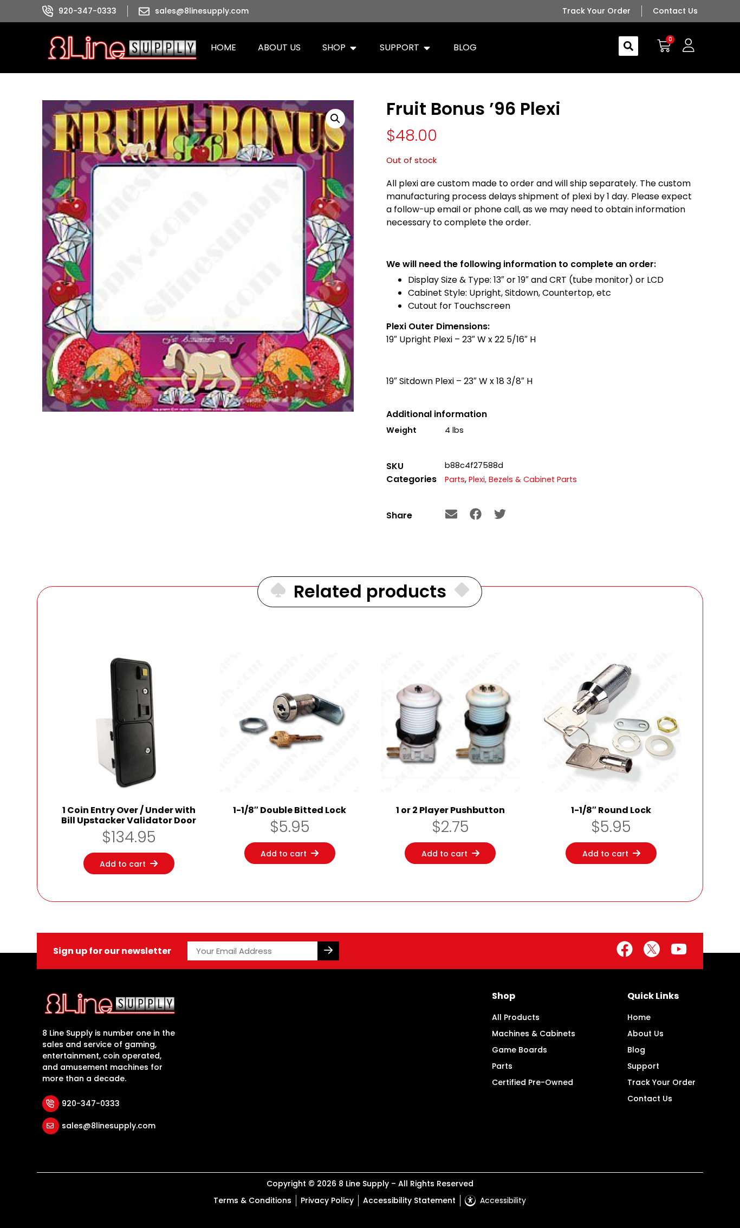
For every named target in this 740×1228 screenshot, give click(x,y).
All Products (516, 1017)
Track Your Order (661, 1082)
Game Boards (519, 1049)
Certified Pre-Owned (532, 1082)
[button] (340, 48)
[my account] (688, 46)
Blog (636, 1049)
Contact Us (649, 1098)
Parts (455, 479)
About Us (645, 1033)
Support (643, 1066)
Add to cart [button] (123, 864)
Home (639, 1017)
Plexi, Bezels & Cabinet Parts (523, 479)
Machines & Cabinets (533, 1033)
